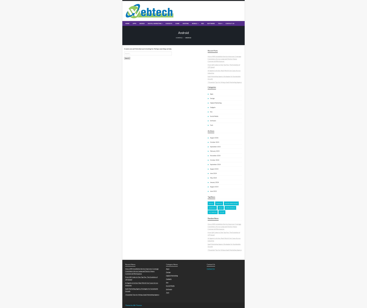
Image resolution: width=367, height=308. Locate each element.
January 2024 (214, 182)
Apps (134, 23)
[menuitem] (127, 23)
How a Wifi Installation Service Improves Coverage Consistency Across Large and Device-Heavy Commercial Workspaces (224, 59)
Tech (220, 23)
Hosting (186, 23)
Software (211, 23)
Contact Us (230, 23)
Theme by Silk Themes (133, 305)
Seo (202, 23)
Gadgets (169, 23)
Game (177, 23)
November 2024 (215, 155)
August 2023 (214, 187)
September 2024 (215, 164)
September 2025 (215, 146)
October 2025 (214, 142)
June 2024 (213, 173)
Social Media (214, 116)
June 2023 (213, 191)
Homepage (179, 38)
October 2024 (214, 160)
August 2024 (214, 169)
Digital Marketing (155, 23)
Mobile (194, 23)
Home (127, 23)
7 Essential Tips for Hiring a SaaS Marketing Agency (225, 82)
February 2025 (215, 151)
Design (142, 23)
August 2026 (214, 138)
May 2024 (213, 178)
